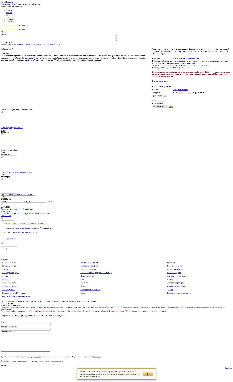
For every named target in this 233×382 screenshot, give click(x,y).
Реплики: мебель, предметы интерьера (25, 44)
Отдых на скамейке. (9, 150)
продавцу (10, 19)
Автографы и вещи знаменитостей (16, 296)
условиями (113, 371)
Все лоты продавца (160, 81)
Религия (5, 279)
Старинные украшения (176, 286)
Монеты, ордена (174, 273)
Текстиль (84, 283)
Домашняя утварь (9, 266)
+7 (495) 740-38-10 (9, 29)
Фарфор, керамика (9, 286)
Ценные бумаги (8, 290)
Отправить (5, 365)
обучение (9, 15)
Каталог (4, 44)
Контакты (29, 4)
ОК (148, 374)
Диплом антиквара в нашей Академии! (17, 209)
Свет (82, 279)
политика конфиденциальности (85, 301)
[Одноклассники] (172, 106)
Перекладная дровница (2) (12, 128)
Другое (170, 290)
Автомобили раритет (89, 262)
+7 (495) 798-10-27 (9, 25)
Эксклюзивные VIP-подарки (13, 293)
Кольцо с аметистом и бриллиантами (16, 172)
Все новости (6, 216)
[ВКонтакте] (169, 106)
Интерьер (5, 269)
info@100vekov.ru (180, 90)
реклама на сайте (30, 301)
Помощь (36, 4)
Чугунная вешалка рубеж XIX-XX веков (17, 195)
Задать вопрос (158, 100)
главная (9, 10)
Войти (49, 201)
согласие (37, 357)
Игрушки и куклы (174, 266)
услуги (9, 17)
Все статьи (10, 239)
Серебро (170, 279)
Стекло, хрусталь (9, 283)
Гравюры (171, 262)
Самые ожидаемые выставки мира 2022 (22, 232)
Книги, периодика (88, 269)
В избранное (157, 103)
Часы (82, 286)
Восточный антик (9, 262)
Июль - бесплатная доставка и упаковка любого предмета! (25, 213)
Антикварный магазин (189, 58)
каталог (9, 13)
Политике (97, 357)
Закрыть (228, 368)
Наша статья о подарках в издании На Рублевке (25, 224)
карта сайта (67, 301)
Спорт (83, 293)
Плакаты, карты (87, 276)
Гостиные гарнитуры (51, 44)
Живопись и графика (89, 266)
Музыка (5, 276)
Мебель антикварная (175, 269)
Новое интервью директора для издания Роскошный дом (29, 228)
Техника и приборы (175, 283)
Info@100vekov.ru (32, 60)
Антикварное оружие (176, 276)
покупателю (11, 21)
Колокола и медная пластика (179, 293)
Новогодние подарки (10, 273)
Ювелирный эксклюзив (90, 290)
